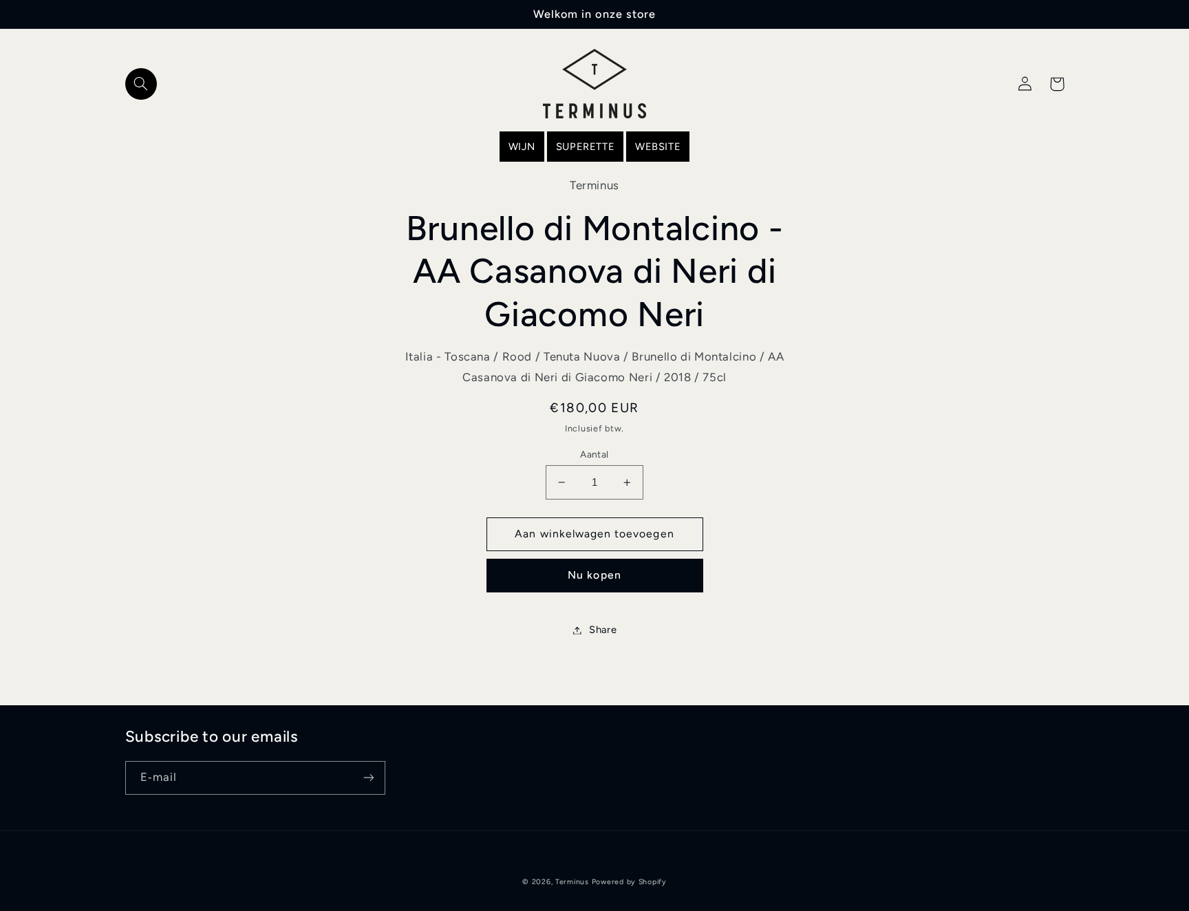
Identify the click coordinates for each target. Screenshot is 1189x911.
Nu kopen (594, 574)
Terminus (572, 881)
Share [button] (603, 629)
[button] (141, 84)
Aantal (594, 454)
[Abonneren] (368, 778)
